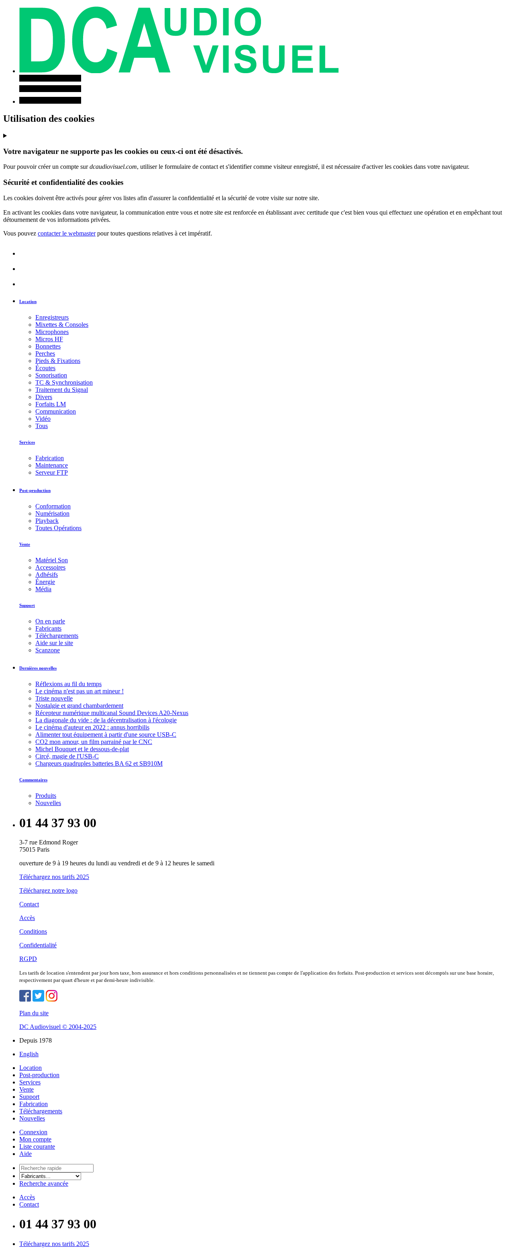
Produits (45, 795)
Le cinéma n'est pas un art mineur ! (79, 691)
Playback (47, 520)
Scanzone (47, 650)
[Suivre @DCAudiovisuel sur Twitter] (38, 999)
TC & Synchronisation (64, 382)
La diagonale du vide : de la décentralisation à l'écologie (106, 720)
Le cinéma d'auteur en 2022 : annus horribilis (92, 727)
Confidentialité (38, 945)
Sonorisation (51, 375)
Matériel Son (51, 560)
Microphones (52, 331)
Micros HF (49, 339)
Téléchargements (56, 635)
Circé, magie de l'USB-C (67, 756)
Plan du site (34, 1013)
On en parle (50, 621)
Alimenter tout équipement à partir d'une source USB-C (105, 734)
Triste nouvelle (54, 698)
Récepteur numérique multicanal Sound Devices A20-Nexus (111, 712)
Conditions (33, 931)
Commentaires (33, 779)
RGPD (28, 958)
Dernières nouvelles (38, 668)
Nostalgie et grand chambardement (79, 705)
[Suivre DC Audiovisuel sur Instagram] (51, 999)
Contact (29, 904)
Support (27, 605)
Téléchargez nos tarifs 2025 (54, 876)
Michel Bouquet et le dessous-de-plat (82, 749)
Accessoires (50, 567)
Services (27, 442)
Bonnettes (48, 346)
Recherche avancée (43, 1183)
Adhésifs (46, 574)
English (29, 1054)
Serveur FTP (51, 472)
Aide (25, 1153)
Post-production (35, 490)
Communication (55, 411)
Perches (45, 353)
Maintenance (51, 465)
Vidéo (43, 418)
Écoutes (45, 368)
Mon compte (35, 1139)
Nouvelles (48, 802)
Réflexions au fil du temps (68, 683)
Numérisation (52, 513)
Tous (41, 425)
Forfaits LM (50, 404)
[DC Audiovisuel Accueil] (179, 71)
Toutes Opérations (58, 528)
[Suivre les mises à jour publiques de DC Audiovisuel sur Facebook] (25, 999)
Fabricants (48, 628)
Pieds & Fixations (57, 360)
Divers (43, 396)
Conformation (53, 506)
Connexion (33, 1132)
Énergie (45, 581)
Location (28, 301)
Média (43, 589)
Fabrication (49, 458)
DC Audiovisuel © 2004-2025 (57, 1026)
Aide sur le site (54, 642)
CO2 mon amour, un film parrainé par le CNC (93, 741)
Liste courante (37, 1146)
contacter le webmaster (67, 233)
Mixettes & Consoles (61, 324)
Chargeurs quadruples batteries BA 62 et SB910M (99, 763)
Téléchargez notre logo (48, 890)
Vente (24, 544)
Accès (27, 917)
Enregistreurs (52, 317)
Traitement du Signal (61, 389)
